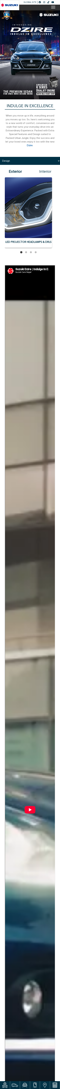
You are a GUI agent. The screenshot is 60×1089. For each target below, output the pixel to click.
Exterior (15, 171)
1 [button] (21, 252)
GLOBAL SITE (30, 2)
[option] (30, 54)
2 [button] (26, 252)
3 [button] (30, 252)
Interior (45, 171)
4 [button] (35, 252)
